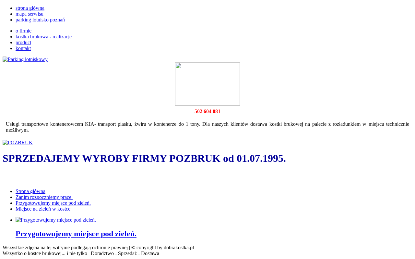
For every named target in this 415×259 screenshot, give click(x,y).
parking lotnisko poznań (40, 19)
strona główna (30, 8)
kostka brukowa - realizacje (44, 36)
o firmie (23, 30)
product (23, 42)
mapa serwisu (29, 14)
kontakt (23, 48)
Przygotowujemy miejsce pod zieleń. (76, 233)
